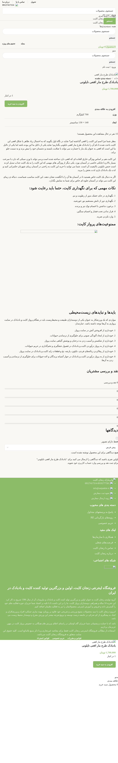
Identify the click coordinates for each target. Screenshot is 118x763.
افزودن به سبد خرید (16, 104)
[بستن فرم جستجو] (114, 4)
